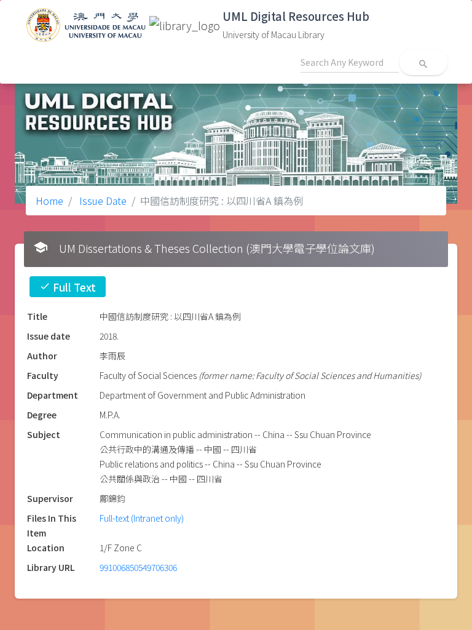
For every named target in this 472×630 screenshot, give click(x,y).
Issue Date (102, 200)
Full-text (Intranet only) (142, 518)
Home (49, 200)
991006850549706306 (138, 567)
